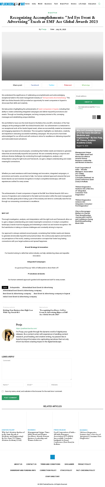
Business (31, 430)
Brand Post (52, 13)
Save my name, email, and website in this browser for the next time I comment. (33, 391)
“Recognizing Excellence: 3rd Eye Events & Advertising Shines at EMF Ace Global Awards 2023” (53, 312)
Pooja (43, 29)
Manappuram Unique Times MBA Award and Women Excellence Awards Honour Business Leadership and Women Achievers (84, 157)
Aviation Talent (8, 430)
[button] (99, 3)
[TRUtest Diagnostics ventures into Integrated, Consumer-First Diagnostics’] (99, 203)
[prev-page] (94, 117)
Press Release (60, 430)
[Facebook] (52, 457)
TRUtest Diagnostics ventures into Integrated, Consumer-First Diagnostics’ (84, 203)
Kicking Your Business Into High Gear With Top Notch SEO (18, 311)
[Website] (17, 346)
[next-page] (99, 117)
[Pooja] (8, 335)
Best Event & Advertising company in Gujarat (52, 294)
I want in (88, 102)
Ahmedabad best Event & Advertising (37, 287)
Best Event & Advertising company (17, 294)
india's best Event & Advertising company (20, 297)
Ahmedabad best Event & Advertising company (22, 290)
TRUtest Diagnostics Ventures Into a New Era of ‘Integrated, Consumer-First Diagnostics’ (84, 191)
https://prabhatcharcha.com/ (26, 328)
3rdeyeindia (15, 287)
